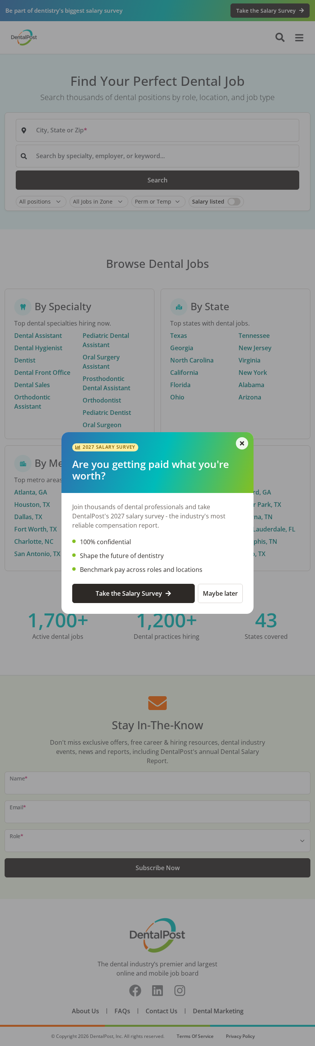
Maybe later (220, 593)
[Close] (242, 443)
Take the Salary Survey (129, 593)
